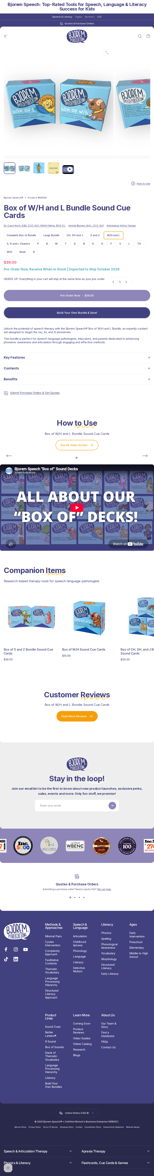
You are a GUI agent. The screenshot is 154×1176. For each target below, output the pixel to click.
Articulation (80, 936)
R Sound (50, 1041)
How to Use (143, 183)
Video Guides (81, 1038)
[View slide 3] (79, 897)
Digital (78, 16)
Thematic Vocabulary (52, 970)
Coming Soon (81, 1023)
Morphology (109, 959)
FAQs (104, 1041)
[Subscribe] (112, 805)
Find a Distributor (108, 1034)
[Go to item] (9, 168)
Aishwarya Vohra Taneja (121, 225)
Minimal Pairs (53, 936)
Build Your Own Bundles (53, 1085)
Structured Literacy (108, 966)
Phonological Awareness (109, 946)
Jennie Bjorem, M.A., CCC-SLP (86, 225)
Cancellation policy (93, 1127)
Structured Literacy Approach (51, 994)
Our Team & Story (108, 1025)
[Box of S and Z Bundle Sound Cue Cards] (31, 617)
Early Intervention (137, 934)
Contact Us (108, 1047)
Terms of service (50, 1127)
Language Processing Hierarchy (52, 982)
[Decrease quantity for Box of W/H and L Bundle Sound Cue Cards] (112, 282)
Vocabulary (108, 953)
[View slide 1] (70, 897)
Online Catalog (82, 1044)
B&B (99, 16)
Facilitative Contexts (52, 961)
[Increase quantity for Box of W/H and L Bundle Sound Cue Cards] (127, 282)
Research (79, 1049)
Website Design (133, 1127)
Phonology (80, 951)
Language (79, 956)
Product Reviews (78, 1031)
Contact (79, 1127)
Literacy (78, 962)
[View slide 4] (84, 897)
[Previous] (9, 456)
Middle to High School (138, 955)
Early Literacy (110, 973)
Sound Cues (53, 1026)
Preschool (135, 942)
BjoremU (89, 16)
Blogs (76, 1055)
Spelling (106, 938)
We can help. (104, 889)
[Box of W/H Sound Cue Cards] (90, 617)
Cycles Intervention (52, 943)
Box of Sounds (54, 1047)
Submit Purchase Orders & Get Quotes (35, 393)
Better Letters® (50, 1034)
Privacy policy (35, 1127)
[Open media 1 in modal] (107, 52)
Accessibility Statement (113, 1127)
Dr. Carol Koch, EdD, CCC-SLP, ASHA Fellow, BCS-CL (34, 225)
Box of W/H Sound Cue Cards (83, 649)
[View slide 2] (74, 897)
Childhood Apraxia (79, 943)
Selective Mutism (79, 969)
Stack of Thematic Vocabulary (52, 1056)
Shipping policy (66, 1127)
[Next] (145, 456)
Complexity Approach (52, 952)
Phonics (106, 933)
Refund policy (20, 1127)
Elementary (136, 947)
